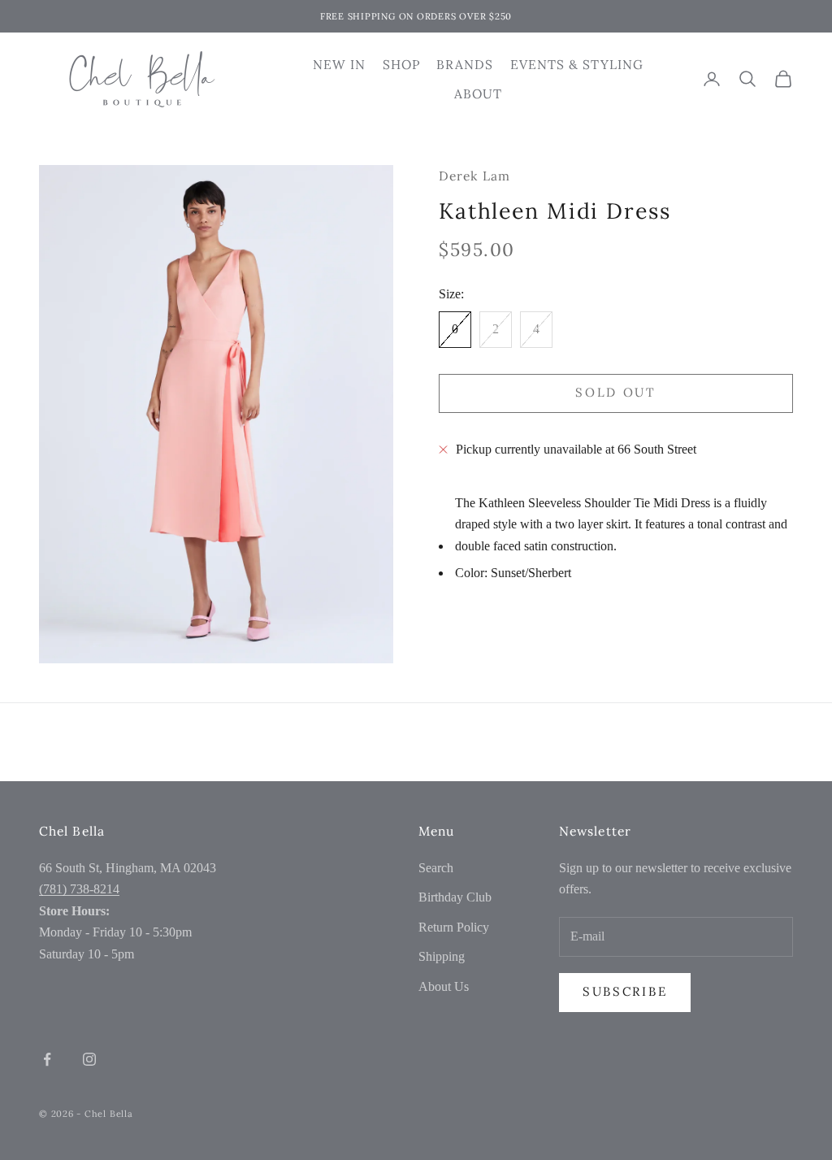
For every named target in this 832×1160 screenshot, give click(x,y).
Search (435, 868)
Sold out (615, 392)
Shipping (441, 956)
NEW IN (339, 64)
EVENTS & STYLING (577, 64)
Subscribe (625, 991)
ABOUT (478, 93)
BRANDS (465, 64)
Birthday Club (455, 897)
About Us (443, 986)
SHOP (401, 64)
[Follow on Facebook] (47, 1059)
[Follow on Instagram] (89, 1059)
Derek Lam (474, 175)
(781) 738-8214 (79, 889)
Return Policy (453, 927)
